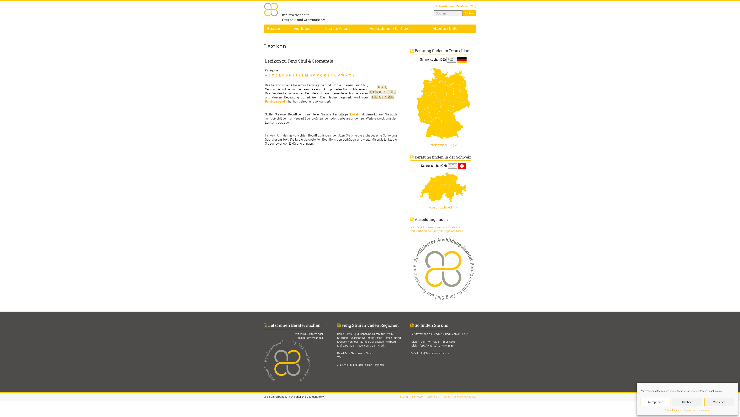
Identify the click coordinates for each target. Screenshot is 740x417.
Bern (347, 353)
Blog (473, 6)
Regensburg (364, 345)
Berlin (340, 334)
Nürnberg (365, 341)
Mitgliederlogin (445, 6)
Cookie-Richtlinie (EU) (465, 396)
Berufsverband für (295, 15)
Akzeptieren (655, 402)
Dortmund (368, 337)
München (362, 334)
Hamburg (350, 334)
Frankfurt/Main (383, 334)
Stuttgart (342, 337)
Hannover (353, 341)
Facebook (462, 6)
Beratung (273, 28)
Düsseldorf (355, 337)
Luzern (361, 353)
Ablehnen (687, 402)
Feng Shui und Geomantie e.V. (303, 20)
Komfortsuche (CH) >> (443, 207)
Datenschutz (690, 410)
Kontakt (446, 396)
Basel (340, 353)
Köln (371, 334)
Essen (378, 337)
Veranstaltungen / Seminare (389, 28)
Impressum (704, 410)
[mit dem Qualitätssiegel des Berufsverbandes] (297, 341)
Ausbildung (302, 28)
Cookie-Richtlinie (673, 410)
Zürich (369, 353)
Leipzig (397, 337)
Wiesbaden (378, 341)
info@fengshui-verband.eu (435, 353)
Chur (353, 353)
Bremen (387, 337)
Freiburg (391, 341)
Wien (340, 357)
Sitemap (404, 396)
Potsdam (350, 345)
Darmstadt (378, 345)
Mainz (341, 345)
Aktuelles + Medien (446, 28)
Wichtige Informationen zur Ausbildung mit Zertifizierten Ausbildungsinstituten (436, 229)
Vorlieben (719, 402)
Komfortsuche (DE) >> (443, 145)
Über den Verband (337, 28)
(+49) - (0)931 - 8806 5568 (439, 341)
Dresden (342, 341)
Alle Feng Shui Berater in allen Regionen (360, 364)
